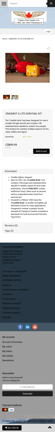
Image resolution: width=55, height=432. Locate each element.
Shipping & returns (11, 308)
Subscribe (27, 393)
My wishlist (7, 356)
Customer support (11, 312)
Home (4, 39)
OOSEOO (49, 421)
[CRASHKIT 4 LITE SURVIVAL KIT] (27, 68)
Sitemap (6, 317)
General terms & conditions (15, 289)
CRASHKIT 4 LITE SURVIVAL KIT (21, 39)
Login (48, 31)
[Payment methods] (8, 410)
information (11, 171)
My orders (7, 346)
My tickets (7, 351)
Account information (12, 342)
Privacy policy (8, 299)
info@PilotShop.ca (11, 260)
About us (6, 285)
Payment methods (11, 303)
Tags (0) (9, 230)
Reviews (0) (11, 225)
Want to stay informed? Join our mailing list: (12, 379)
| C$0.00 (13, 428)
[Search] (51, 3)
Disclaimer (7, 294)
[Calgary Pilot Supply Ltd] (29, 18)
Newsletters (8, 360)
